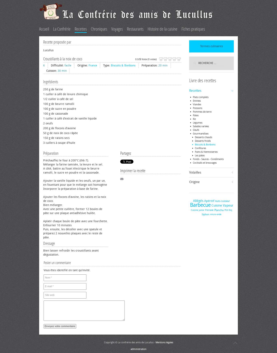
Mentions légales (164, 342)
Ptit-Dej (228, 210)
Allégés (198, 201)
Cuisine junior (197, 210)
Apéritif (209, 201)
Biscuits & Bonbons (123, 65)
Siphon (205, 214)
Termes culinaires (211, 46)
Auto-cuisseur (222, 201)
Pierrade (209, 210)
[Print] (121, 178)
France (93, 65)
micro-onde (215, 214)
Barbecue (200, 205)
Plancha (219, 210)
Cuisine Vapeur (222, 205)
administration (138, 349)
